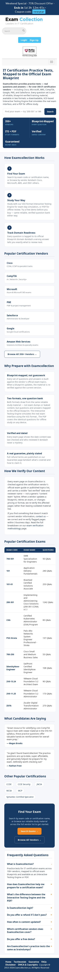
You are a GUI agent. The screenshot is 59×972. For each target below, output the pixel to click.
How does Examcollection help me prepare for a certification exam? (25, 886)
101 (8, 570)
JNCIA (39, 784)
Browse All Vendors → (29, 839)
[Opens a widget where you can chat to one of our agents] (39, 955)
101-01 (9, 584)
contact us (41, 516)
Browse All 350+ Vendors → (22, 354)
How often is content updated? (24, 921)
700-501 (10, 558)
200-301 (10, 602)
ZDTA (8, 705)
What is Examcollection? (20, 864)
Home (8, 962)
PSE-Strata (11, 638)
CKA (8, 620)
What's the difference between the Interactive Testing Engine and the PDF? (26, 897)
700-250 (10, 654)
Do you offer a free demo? (21, 939)
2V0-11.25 (11, 693)
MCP (20, 790)
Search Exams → (29, 831)
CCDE (9, 784)
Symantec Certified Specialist (20, 796)
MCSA (9, 790)
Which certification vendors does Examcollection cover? (25, 931)
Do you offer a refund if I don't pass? (27, 914)
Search (50, 111)
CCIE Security (24, 784)
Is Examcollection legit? (20, 907)
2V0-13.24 (11, 681)
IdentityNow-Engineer (13, 668)
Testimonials (20, 962)
